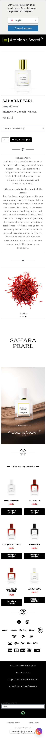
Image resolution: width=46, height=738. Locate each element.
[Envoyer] (23, 713)
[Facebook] (19, 622)
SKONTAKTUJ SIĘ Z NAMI (23, 665)
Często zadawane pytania (23, 679)
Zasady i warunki (33, 722)
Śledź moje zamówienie (23, 686)
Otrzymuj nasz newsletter (9, 703)
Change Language (23, 28)
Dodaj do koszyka (21, 140)
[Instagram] (27, 622)
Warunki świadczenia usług (23, 728)
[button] (6, 40)
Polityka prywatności (13, 722)
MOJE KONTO (23, 672)
